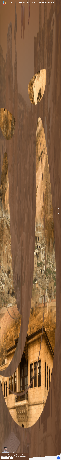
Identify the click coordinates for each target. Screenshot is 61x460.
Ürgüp (40, 2)
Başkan (24, 2)
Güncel (32, 2)
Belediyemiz (36, 2)
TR (51, 2)
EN (53, 2)
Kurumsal (28, 2)
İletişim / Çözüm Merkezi (46, 2)
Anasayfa (20, 2)
